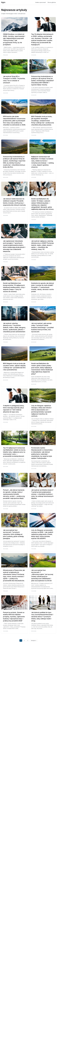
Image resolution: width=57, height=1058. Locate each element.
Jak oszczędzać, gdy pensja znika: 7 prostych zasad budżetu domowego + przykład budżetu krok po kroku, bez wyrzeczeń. (42, 327)
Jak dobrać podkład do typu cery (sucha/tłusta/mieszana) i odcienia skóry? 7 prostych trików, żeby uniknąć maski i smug (42, 617)
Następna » (33, 640)
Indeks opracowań (40, 2)
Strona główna (52, 2)
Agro (3, 2)
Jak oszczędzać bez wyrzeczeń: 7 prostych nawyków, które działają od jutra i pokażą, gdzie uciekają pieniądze (13, 534)
